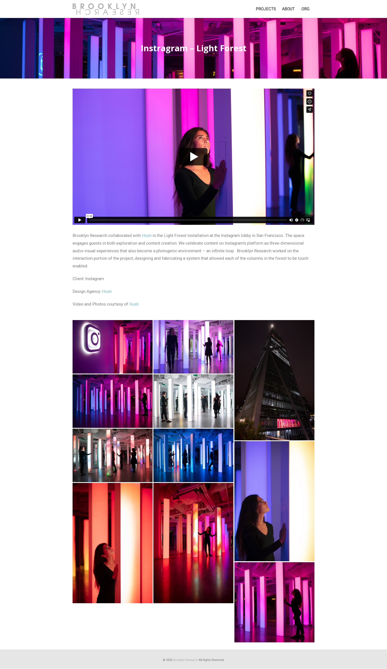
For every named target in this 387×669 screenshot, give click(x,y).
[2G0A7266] (193, 543)
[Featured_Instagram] (274, 602)
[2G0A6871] (113, 455)
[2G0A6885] (193, 455)
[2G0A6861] (193, 401)
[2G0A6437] (193, 346)
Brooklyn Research (185, 660)
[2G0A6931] (113, 543)
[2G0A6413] (113, 346)
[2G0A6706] (274, 380)
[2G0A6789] (113, 401)
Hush (147, 235)
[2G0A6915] (274, 501)
